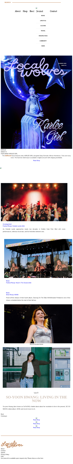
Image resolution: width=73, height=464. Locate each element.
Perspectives (43, 36)
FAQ (2, 456)
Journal (39, 11)
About (18, 11)
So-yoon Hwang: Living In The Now (36, 399)
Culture (43, 25)
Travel (43, 30)
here (41, 458)
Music (43, 15)
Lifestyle (43, 20)
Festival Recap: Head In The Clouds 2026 (18, 283)
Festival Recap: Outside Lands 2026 (14, 226)
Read (32, 11)
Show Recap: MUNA (12, 295)
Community (43, 41)
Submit (3, 452)
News (43, 46)
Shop (25, 11)
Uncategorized (7, 224)
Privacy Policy (5, 454)
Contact (53, 11)
